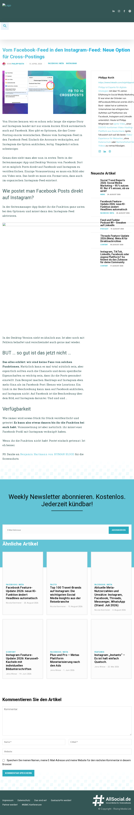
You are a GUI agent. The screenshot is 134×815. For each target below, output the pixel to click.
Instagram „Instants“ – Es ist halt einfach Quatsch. (109, 658)
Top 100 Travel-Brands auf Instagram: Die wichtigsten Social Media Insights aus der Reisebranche (65, 594)
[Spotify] (130, 11)
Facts (53, 585)
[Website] (110, 150)
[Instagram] (119, 11)
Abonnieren (119, 530)
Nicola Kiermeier (14, 603)
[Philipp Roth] (4, 63)
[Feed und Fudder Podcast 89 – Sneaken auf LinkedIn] (95, 222)
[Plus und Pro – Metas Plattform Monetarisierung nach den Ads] (67, 633)
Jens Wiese (11, 674)
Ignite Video (119, 123)
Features (99, 652)
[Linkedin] (113, 11)
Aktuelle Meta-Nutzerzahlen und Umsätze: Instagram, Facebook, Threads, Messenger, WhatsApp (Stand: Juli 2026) (109, 596)
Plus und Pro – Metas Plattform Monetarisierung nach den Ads (65, 660)
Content (104, 245)
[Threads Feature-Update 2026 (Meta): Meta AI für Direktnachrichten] (95, 237)
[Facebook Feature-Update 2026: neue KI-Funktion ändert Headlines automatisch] (95, 203)
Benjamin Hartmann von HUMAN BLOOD (47, 454)
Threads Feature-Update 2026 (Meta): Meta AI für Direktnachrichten (114, 238)
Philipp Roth (18, 64)
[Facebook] (124, 11)
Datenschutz (104, 142)
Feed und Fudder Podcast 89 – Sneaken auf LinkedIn (113, 223)
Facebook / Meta (56, 63)
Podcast (104, 229)
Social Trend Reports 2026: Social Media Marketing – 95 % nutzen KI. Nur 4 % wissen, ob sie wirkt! (114, 185)
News (102, 194)
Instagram (71, 63)
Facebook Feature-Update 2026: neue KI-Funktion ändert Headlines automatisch (113, 205)
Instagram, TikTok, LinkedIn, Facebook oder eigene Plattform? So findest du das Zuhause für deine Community (114, 257)
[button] (5, 26)
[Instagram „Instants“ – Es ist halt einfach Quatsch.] (111, 633)
